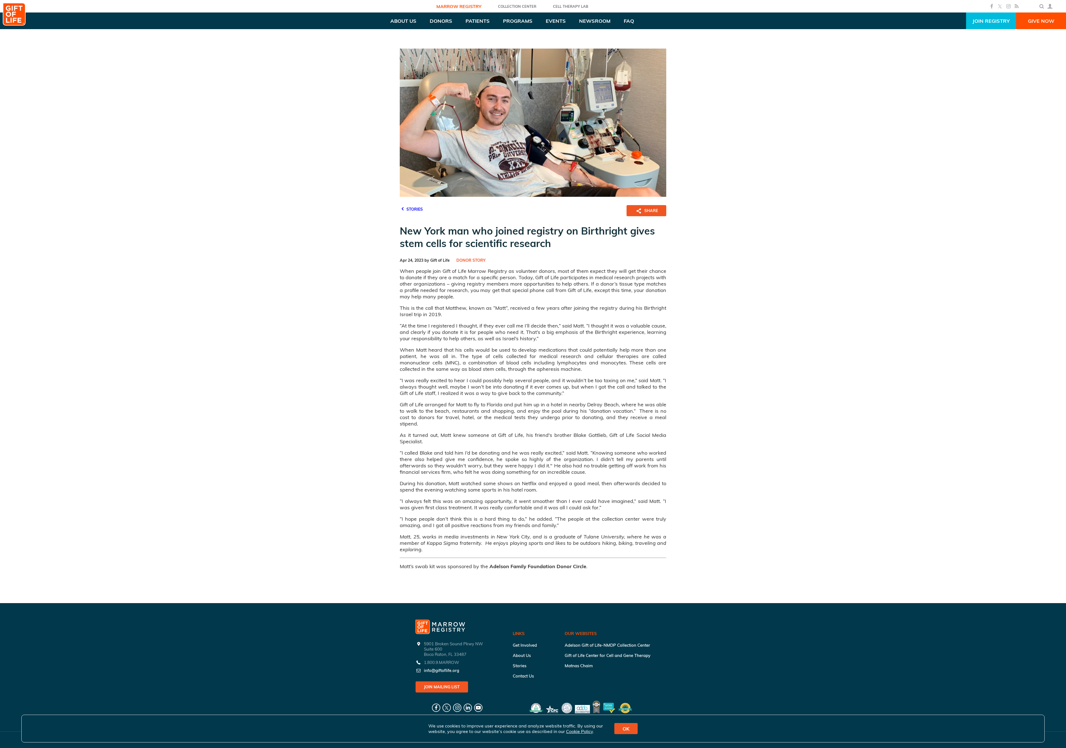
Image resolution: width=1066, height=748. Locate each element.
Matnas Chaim (579, 665)
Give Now (1041, 21)
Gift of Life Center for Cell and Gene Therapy (607, 655)
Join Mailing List (442, 686)
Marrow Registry (458, 6)
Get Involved (525, 645)
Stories (519, 665)
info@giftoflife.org (441, 670)
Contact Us (523, 676)
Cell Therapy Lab (570, 6)
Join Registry (991, 21)
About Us (522, 655)
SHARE (651, 210)
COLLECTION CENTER (517, 6)
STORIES (414, 209)
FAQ (629, 21)
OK (626, 729)
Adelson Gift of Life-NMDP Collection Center (607, 645)
